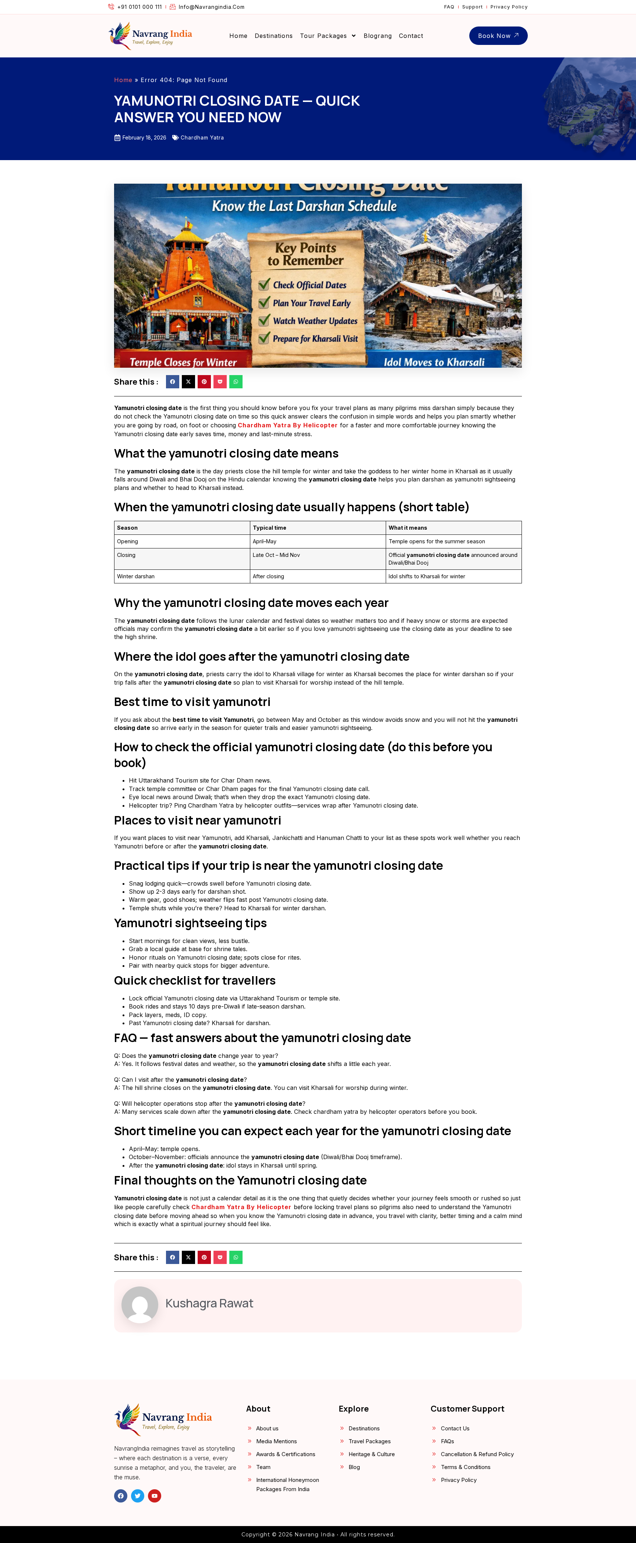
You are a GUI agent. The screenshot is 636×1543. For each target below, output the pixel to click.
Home (238, 35)
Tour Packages (323, 35)
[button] (172, 381)
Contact (411, 35)
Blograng (378, 35)
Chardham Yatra (202, 137)
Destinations (274, 35)
